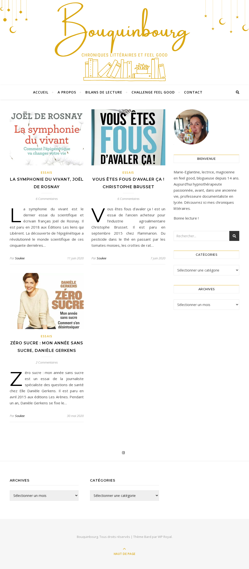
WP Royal (165, 537)
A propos (67, 92)
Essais (47, 172)
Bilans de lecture (103, 92)
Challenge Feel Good (153, 92)
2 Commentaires (47, 362)
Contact (193, 92)
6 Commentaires (47, 198)
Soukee (20, 258)
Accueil (40, 92)
